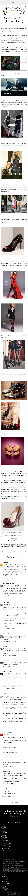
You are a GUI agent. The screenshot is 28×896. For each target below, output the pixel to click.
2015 (3, 832)
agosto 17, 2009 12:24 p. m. (10, 655)
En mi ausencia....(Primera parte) (11, 869)
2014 (3, 834)
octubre (5, 845)
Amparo (5, 634)
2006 (3, 888)
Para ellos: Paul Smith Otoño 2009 (11, 853)
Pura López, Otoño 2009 (9, 857)
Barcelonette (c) (7, 583)
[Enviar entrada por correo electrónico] (14, 536)
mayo (5, 878)
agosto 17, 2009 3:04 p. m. (9, 689)
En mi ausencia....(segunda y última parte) (13, 865)
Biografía (19, 807)
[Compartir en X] (14, 540)
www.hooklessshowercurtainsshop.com (13, 762)
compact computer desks (9, 752)
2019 (3, 827)
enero (5, 884)
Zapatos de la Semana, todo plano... (12, 867)
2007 (3, 887)
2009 (3, 840)
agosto (5, 848)
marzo (5, 881)
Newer (3, 551)
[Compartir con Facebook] (17, 540)
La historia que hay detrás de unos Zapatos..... (14, 861)
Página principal (10, 807)
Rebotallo (5, 855)
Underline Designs (16, 894)
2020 (3, 826)
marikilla (5, 660)
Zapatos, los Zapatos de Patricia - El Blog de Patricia (14, 813)
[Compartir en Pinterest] (20, 540)
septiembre (6, 847)
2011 (3, 837)
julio (5, 875)
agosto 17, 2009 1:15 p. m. (9, 666)
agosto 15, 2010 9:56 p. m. (9, 757)
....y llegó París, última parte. (10, 859)
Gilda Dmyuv (6, 671)
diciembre (6, 842)
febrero (5, 883)
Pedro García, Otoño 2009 (9, 851)
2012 (3, 836)
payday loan (21, 775)
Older (25, 551)
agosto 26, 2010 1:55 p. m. (9, 766)
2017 (3, 830)
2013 (3, 835)
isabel (4, 562)
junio (5, 876)
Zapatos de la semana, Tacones (11, 863)
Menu (14, 2)
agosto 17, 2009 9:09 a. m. (10, 629)
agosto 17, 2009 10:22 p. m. (10, 747)
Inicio (14, 551)
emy (4, 789)
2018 (3, 828)
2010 (3, 839)
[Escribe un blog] (11, 540)
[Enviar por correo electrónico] (8, 540)
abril (5, 879)
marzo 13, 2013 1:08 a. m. (9, 793)
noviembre (6, 843)
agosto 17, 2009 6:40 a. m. (9, 597)
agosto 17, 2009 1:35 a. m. (9, 578)
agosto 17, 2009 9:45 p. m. (9, 727)
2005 (3, 890)
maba (4, 602)
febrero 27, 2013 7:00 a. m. (9, 784)
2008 (3, 886)
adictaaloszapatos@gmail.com (11, 694)
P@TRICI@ (6, 732)
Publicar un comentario (8, 796)
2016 (3, 831)
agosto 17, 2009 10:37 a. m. (10, 641)
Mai (4, 646)
